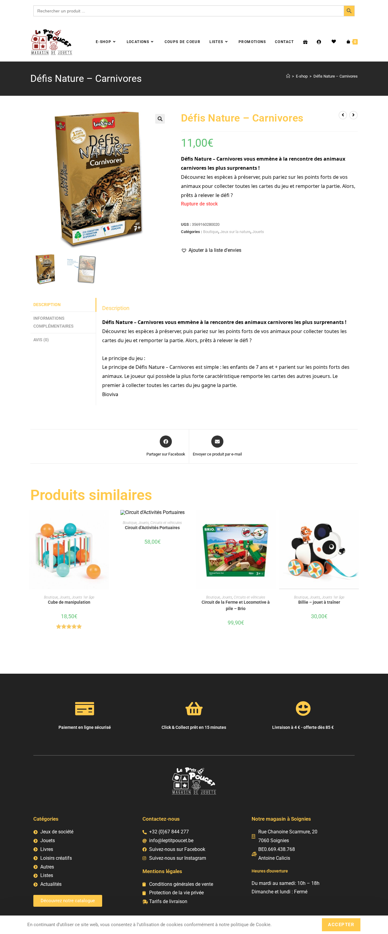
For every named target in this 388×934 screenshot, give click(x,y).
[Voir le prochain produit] (353, 115)
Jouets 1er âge (83, 597)
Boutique (210, 231)
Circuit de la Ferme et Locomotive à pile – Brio (236, 605)
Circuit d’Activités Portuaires (152, 527)
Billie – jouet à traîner (319, 602)
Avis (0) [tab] (41, 339)
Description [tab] (47, 304)
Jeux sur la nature (235, 231)
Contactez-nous (161, 819)
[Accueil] (288, 76)
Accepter (341, 924)
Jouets (258, 231)
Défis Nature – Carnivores (335, 76)
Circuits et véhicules (166, 523)
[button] (160, 119)
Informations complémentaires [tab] (53, 322)
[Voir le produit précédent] (343, 115)
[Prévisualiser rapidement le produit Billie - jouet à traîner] (356, 520)
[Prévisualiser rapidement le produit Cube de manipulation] (106, 520)
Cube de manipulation (69, 602)
